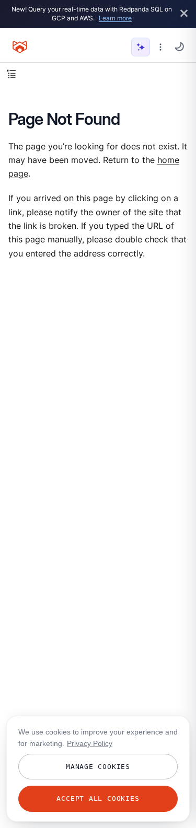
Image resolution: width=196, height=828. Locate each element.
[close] (184, 14)
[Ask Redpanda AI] (140, 47)
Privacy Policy (89, 743)
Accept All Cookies (97, 798)
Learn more (115, 18)
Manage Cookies (98, 767)
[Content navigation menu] (11, 74)
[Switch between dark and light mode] (179, 46)
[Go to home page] (20, 47)
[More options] (160, 47)
